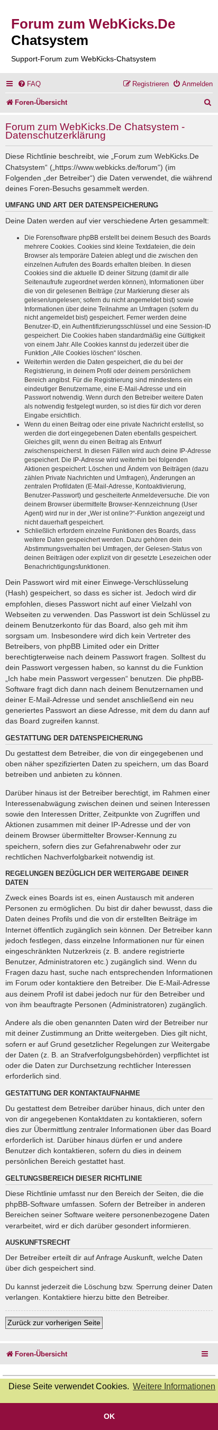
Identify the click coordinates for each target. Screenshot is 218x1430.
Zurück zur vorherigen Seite (54, 1322)
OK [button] (109, 1416)
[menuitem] (29, 84)
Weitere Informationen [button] (174, 1386)
